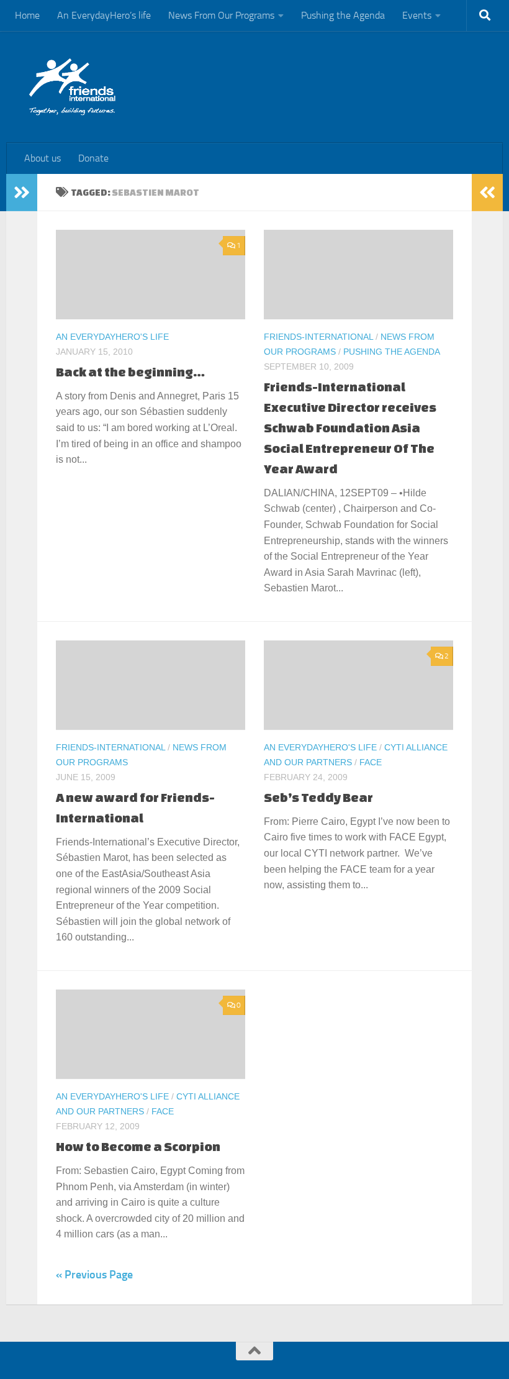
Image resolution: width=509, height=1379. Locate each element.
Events (416, 15)
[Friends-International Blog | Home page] (72, 87)
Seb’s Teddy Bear (318, 797)
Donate (93, 158)
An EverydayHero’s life (104, 15)
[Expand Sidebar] (21, 192)
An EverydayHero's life (112, 337)
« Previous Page (94, 1274)
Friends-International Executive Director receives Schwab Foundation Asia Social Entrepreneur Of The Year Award (350, 428)
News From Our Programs (221, 15)
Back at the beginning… (130, 372)
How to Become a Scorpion (138, 1146)
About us (42, 158)
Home (27, 15)
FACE (370, 762)
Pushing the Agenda (343, 15)
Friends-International (318, 337)
